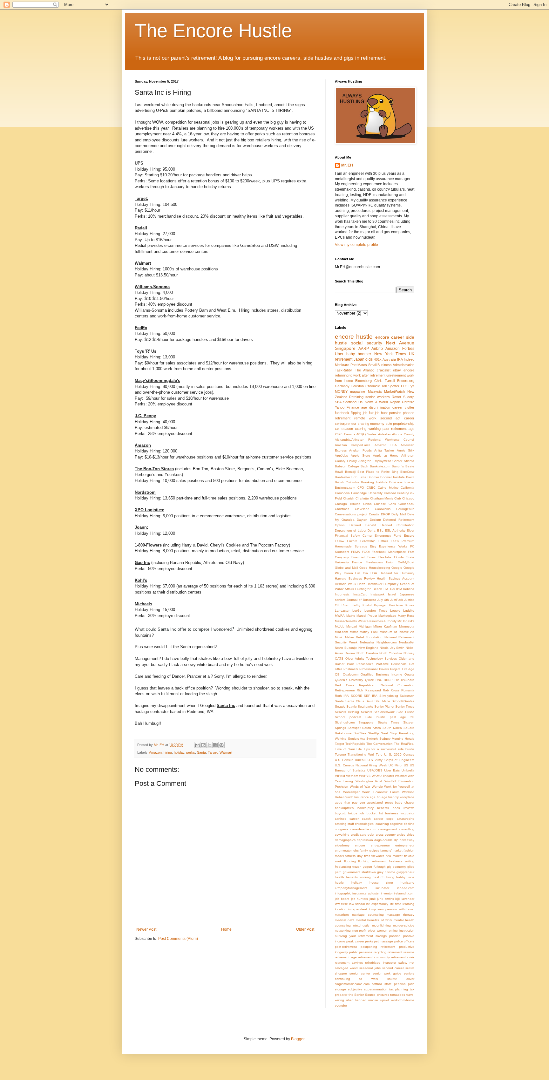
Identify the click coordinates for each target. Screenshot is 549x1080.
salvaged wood (346, 968)
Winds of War (360, 786)
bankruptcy (365, 808)
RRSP (388, 680)
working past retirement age (392, 429)
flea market (394, 856)
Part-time (382, 664)
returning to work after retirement (360, 375)
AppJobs (341, 455)
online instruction (401, 930)
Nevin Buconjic (346, 647)
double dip (390, 840)
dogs (378, 840)
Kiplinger (380, 605)
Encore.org (405, 381)
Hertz (361, 584)
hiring (168, 752)
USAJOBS (375, 770)
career (397, 407)
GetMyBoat (406, 562)
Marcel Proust (366, 615)
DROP (385, 514)
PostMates (358, 365)
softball (377, 984)
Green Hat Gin (356, 573)
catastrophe (405, 818)
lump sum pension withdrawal (391, 909)
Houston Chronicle (365, 386)
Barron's (398, 466)
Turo (379, 754)
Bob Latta (358, 477)
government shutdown (359, 872)
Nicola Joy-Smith (392, 647)
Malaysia (375, 391)
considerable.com (363, 829)
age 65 (375, 797)
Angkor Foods (360, 450)
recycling (380, 952)
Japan (359, 359)
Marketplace (387, 615)
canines (340, 818)
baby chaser (404, 802)
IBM (399, 589)
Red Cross (344, 685)
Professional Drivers (374, 669)
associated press (380, 802)
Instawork (377, 594)
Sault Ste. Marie (378, 701)
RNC (379, 680)
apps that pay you (350, 802)
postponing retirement (378, 946)
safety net (406, 962)
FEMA (355, 552)
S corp (408, 397)
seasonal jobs (369, 968)
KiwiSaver (396, 605)
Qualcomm (350, 674)
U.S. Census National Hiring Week (361, 765)
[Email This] (197, 745)
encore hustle (354, 336)
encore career (389, 337)
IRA (400, 359)
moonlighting (381, 925)
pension (395, 413)
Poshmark (350, 669)
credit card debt (362, 834)
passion (395, 936)
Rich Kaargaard (369, 690)
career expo (384, 818)
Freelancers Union (380, 562)
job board (342, 898)
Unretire (408, 402)
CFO (360, 487)
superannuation (375, 989)
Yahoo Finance (347, 407)
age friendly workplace (398, 797)
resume (408, 952)
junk (372, 898)
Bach (364, 466)
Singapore (345, 348)
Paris (350, 664)
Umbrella (408, 770)
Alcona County (403, 434)
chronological (364, 823)
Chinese (380, 504)
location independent (351, 909)
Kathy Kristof (362, 605)
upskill (384, 1000)
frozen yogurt (362, 866)
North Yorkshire (390, 653)
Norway (408, 653)
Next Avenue (400, 342)
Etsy (373, 546)
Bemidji (350, 471)
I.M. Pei (389, 589)
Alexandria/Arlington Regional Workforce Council (374, 439)
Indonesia (342, 594)
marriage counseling (368, 914)
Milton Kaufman (385, 626)
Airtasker (384, 434)
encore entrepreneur (372, 845)
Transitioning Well (361, 754)
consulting (406, 829)
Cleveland (362, 509)
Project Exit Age (402, 669)
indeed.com (405, 888)
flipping (356, 413)
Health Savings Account (395, 578)
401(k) (361, 434)
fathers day (354, 856)
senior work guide (387, 973)
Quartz (409, 674)
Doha (372, 530)
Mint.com (341, 632)
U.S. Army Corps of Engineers (391, 760)
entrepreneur (404, 845)
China (367, 504)
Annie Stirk (405, 450)
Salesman (407, 695)
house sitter (381, 882)
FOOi (365, 552)
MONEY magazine (350, 391)
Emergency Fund (388, 535)
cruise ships (405, 834)
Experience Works (393, 546)
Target (213, 752)
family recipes (369, 850)
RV (397, 680)
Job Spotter (390, 386)
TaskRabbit (343, 370)
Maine (350, 615)
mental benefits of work (374, 920)
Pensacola (399, 664)
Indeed (409, 359)
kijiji (397, 898)
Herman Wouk (345, 584)
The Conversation (379, 743)
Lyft (411, 386)
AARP (363, 348)
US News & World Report (379, 402)
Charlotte (362, 498)
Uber (339, 354)
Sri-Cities (360, 733)
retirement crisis (402, 957)
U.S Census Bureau (350, 760)
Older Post (305, 929)
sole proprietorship (400, 423)
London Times (375, 610)
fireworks (377, 856)
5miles (371, 434)
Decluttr (375, 519)
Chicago (408, 498)
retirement (343, 359)
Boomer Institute (392, 477)
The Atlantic (364, 370)
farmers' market (391, 850)
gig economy (396, 866)
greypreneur (405, 872)
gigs (369, 359)
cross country (386, 834)
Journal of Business (361, 599)
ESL (380, 530)
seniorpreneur (345, 423)
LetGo (357, 610)
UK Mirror (396, 765)
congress (341, 829)
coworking (342, 834)
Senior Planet (384, 706)
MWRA (340, 615)
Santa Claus (354, 701)
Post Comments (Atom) (178, 938)
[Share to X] (209, 745)
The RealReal (404, 743)
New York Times (390, 354)
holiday (179, 752)
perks (190, 752)
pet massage (383, 941)
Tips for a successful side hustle (389, 749)
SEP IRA (370, 695)
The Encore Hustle (213, 30)
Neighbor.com (386, 642)
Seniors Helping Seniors (353, 712)
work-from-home (402, 1000)
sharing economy (371, 423)
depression (365, 840)
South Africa (371, 728)
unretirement (396, 375)
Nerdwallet (406, 642)
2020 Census (345, 434)
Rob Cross (391, 690)
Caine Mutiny (388, 487)
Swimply (372, 738)
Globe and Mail (346, 567)
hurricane (407, 882)
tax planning (398, 989)
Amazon (155, 752)
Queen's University (349, 680)
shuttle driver (400, 979)
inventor (387, 893)
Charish (348, 498)
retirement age (346, 957)
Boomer (373, 477)
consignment (387, 829)
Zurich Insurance (356, 797)
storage (340, 989)
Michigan (365, 626)
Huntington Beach (368, 589)
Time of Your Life (348, 749)
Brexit (410, 477)
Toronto (340, 754)
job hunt (381, 413)
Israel (392, 594)
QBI (338, 674)
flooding (350, 861)
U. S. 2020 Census (399, 754)
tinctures (383, 994)
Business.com (345, 487)
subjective (355, 989)
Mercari (351, 626)
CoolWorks (382, 509)
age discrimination (375, 407)
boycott (340, 813)
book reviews (404, 808)
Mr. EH (347, 165)
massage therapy (400, 914)
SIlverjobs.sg (388, 695)
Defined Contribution (398, 525)
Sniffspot (354, 728)
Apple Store (360, 455)
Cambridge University (366, 493)
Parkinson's (364, 664)
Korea (409, 605)
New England (368, 647)
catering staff (344, 823)
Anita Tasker (384, 450)
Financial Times (363, 557)
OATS (339, 658)
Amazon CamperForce (352, 445)
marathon (342, 914)
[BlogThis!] (203, 745)
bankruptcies (344, 808)
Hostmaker (374, 584)
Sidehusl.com (345, 722)
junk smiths (385, 898)
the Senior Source (362, 994)
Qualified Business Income (381, 674)
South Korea (392, 728)
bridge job (356, 813)
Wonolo (377, 786)
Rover (396, 397)
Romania (407, 690)
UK (411, 354)
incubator (382, 888)
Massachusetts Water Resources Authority (365, 621)
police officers (404, 941)
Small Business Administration (391, 365)
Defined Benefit (362, 525)
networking (343, 930)
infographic (343, 893)
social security (366, 342)
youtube (341, 1005)
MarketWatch (394, 391)
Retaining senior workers (369, 397)
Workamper (351, 792)
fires (367, 856)
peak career (355, 941)
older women (377, 930)
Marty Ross (406, 615)
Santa (201, 752)
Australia (389, 359)
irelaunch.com (404, 893)
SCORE (356, 695)
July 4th (383, 599)
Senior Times (404, 706)
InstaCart (360, 594)
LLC (404, 386)
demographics (345, 840)
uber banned (356, 1000)
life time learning (402, 904)
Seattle (340, 706)
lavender (408, 898)
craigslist (383, 370)
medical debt (344, 920)
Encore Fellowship (361, 541)
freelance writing (401, 861)
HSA (373, 573)
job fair (368, 413)
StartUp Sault (378, 733)
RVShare (407, 680)
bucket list (375, 813)
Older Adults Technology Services (371, 658)
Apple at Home (386, 455)
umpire (373, 1000)
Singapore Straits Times (378, 722)
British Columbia (347, 482)
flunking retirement (372, 861)
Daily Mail (398, 514)
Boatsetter (342, 477)
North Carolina (367, 653)
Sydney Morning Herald (396, 738)
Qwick (369, 680)
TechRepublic (355, 743)
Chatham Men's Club (385, 498)
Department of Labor (350, 530)
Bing (395, 471)
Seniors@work (384, 712)
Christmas (342, 509)
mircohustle (361, 925)
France (357, 562)
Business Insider (401, 482)
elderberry (342, 845)
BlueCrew (407, 471)
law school (357, 904)
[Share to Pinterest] (221, 745)
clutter (409, 407)
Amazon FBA (386, 445)
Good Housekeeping (374, 567)
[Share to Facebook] (215, 745)
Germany (342, 386)
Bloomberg (363, 381)
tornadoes (397, 994)
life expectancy (377, 904)
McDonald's (405, 621)
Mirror (354, 632)
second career (393, 968)
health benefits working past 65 (359, 877)
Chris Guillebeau (401, 504)
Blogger (297, 1039)
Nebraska (367, 642)
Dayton (362, 519)
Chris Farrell (384, 381)
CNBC (371, 487)
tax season (344, 429)
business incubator (399, 813)
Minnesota (406, 626)
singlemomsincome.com (352, 984)
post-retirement (346, 946)
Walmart (226, 752)
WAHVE (365, 776)
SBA (338, 402)
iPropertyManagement (351, 888)
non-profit (359, 930)
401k (378, 359)
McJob (339, 626)
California (407, 487)
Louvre (395, 610)
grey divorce (386, 872)
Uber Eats (392, 770)
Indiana (408, 589)
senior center (359, 973)
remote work (365, 418)
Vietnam (352, 776)
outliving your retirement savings (361, 936)
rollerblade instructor (380, 962)
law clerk (341, 904)
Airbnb (377, 348)
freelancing (343, 866)
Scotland (349, 402)
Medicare (342, 365)
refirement (395, 952)
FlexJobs (384, 557)
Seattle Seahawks (359, 706)
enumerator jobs (347, 850)
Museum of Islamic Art (397, 632)
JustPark (396, 599)
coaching (382, 823)
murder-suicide (403, 925)
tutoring (360, 429)
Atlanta (409, 461)
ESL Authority (395, 530)
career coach (360, 818)
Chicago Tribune (348, 504)
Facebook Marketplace (389, 552)
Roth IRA (342, 695)
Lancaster (342, 610)
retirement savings (349, 962)
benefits (383, 808)
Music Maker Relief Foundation (359, 637)
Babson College (347, 466)
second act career (397, 418)
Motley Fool (368, 632)
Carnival (390, 493)
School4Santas (403, 701)
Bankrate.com (380, 466)
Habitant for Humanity (397, 573)
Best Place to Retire (373, 471)
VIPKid (340, 776)
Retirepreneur (345, 690)
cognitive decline (402, 823)
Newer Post (146, 929)
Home (226, 929)
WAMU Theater (383, 776)
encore (408, 370)
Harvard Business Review (355, 578)
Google (396, 567)
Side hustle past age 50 (389, 717)
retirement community (374, 957)
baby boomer (358, 354)
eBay (397, 370)
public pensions (360, 952)
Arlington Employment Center (380, 461)
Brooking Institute (374, 482)
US (406, 765)
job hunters (359, 898)
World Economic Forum (380, 792)
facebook (342, 413)
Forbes (408, 348)
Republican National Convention (386, 685)
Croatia (374, 514)
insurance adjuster (366, 893)
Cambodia (342, 493)
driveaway (407, 840)
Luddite (408, 610)
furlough (380, 866)
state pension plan (399, 984)
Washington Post (369, 781)
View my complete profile (356, 244)
